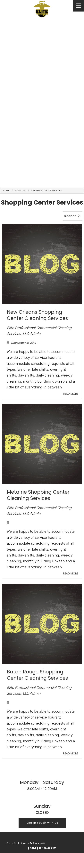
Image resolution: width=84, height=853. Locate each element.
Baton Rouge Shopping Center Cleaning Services (37, 674)
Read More (70, 394)
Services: (20, 190)
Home (6, 190)
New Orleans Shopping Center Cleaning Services (37, 315)
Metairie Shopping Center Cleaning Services (38, 495)
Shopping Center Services (46, 190)
